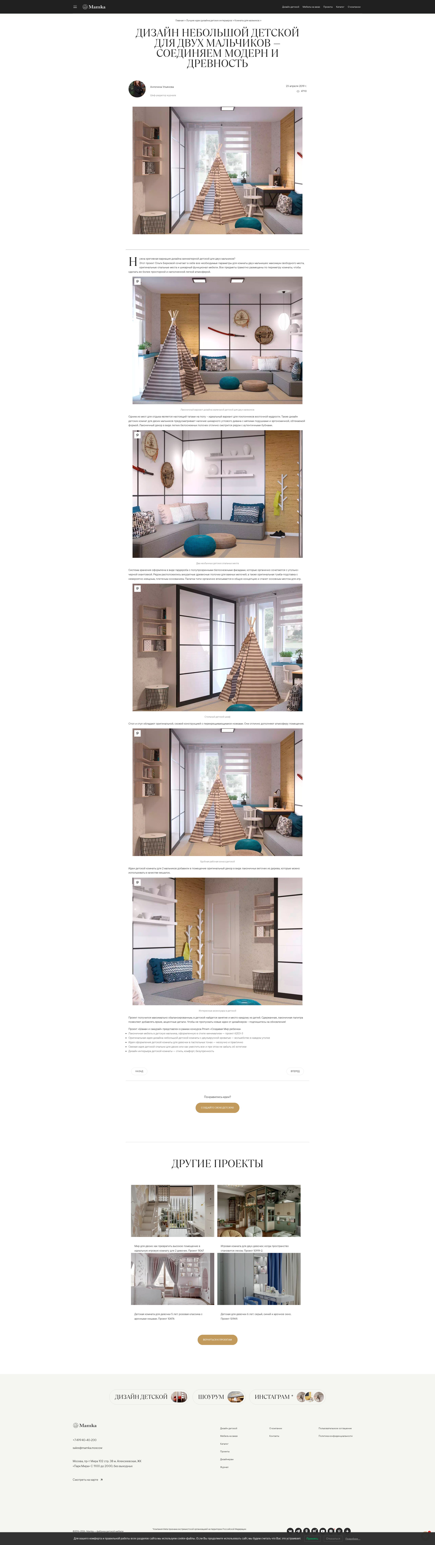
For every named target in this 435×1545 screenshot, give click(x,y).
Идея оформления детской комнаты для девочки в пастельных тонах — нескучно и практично (185, 1042)
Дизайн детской (141, 1397)
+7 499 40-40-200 (85, 1440)
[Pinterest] (339, 1531)
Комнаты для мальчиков (246, 20)
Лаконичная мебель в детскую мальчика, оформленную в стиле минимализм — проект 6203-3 (185, 1033)
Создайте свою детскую (217, 1107)
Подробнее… (352, 1538)
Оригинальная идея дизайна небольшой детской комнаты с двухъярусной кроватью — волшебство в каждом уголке (199, 1037)
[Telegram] (298, 1531)
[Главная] (92, 7)
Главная (180, 20)
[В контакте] (290, 1531)
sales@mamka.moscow (87, 1448)
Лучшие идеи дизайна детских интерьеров (209, 20)
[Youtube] (314, 1531)
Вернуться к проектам (217, 1339)
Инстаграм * (274, 1397)
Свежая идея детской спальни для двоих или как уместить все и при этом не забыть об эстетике (187, 1046)
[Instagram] (331, 1531)
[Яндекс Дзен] (347, 1531)
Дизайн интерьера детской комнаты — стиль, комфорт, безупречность (171, 1051)
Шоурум (211, 1397)
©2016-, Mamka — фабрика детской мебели (98, 1531)
